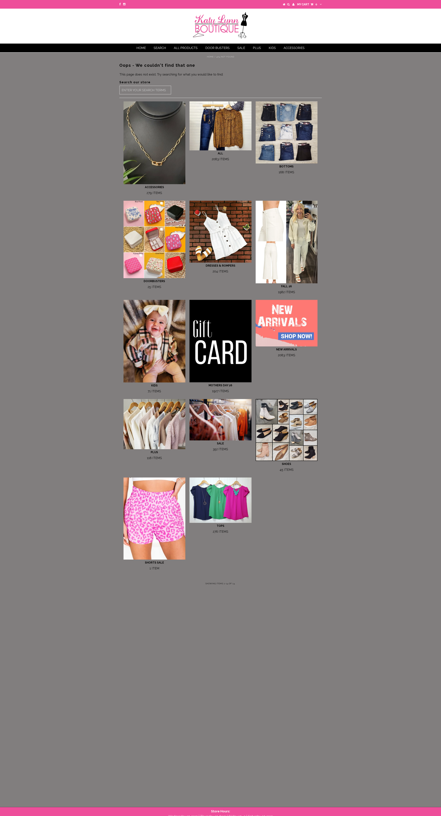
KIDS (272, 48)
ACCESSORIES (294, 48)
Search (160, 48)
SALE (241, 48)
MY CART (307, 4)
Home (141, 48)
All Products (186, 48)
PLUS (257, 48)
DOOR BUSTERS (217, 48)
